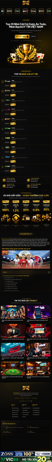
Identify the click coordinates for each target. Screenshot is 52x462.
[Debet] (7, 118)
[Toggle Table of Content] (49, 272)
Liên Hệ (24, 416)
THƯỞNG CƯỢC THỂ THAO (12, 286)
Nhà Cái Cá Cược (15, 408)
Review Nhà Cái (15, 416)
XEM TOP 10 (34, 36)
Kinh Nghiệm (25, 410)
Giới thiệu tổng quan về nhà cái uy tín (12, 290)
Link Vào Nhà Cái (36, 412)
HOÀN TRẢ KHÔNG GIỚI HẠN (12, 283)
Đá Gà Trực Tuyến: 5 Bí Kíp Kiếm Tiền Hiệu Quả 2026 (37, 340)
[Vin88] (7, 81)
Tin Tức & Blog (25, 414)
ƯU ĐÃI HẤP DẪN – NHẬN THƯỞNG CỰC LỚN (13, 279)
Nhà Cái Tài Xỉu (15, 414)
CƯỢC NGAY (13, 85)
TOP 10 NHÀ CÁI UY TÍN (9, 277)
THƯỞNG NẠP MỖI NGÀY (11, 284)
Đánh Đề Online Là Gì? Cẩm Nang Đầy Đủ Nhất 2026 (37, 359)
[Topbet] (7, 166)
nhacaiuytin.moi (32, 432)
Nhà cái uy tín (6, 239)
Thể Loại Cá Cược (26, 412)
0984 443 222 (8, 432)
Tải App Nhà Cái (36, 414)
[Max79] (7, 109)
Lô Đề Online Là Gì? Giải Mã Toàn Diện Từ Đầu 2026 (37, 321)
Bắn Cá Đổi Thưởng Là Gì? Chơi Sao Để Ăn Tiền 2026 (12, 321)
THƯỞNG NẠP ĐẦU (10, 281)
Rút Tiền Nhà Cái (36, 410)
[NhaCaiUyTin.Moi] (26, 3)
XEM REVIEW (7, 85)
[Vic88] (7, 100)
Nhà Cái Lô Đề (15, 412)
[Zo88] (7, 90)
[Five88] (7, 147)
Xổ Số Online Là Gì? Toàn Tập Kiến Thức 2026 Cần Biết (12, 377)
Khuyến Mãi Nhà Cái (26, 408)
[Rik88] (7, 156)
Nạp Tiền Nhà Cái (36, 408)
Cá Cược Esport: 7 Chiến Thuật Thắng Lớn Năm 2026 (13, 359)
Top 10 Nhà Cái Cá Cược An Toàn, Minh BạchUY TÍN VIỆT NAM (16, 275)
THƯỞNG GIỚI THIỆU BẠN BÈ (12, 288)
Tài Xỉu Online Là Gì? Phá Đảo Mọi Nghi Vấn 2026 (13, 339)
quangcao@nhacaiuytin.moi (34, 427)
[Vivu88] (7, 128)
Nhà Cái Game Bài (15, 410)
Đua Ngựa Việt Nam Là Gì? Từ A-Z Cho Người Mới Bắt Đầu (38, 377)
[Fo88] (7, 137)
